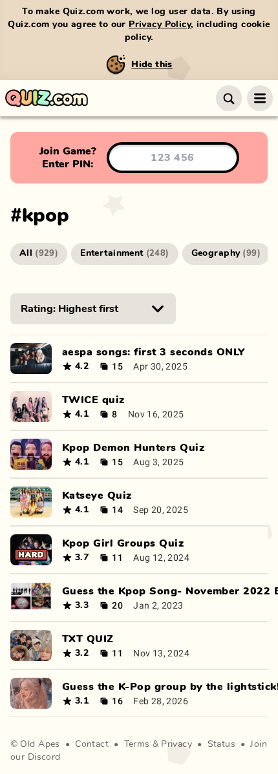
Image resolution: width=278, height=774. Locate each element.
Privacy (176, 744)
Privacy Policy (160, 24)
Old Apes (39, 744)
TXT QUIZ (88, 639)
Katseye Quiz (97, 495)
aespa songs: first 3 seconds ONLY (153, 352)
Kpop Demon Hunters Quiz (133, 448)
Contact (92, 744)
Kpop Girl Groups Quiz (123, 543)
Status (222, 744)
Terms (137, 744)
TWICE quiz (93, 400)
